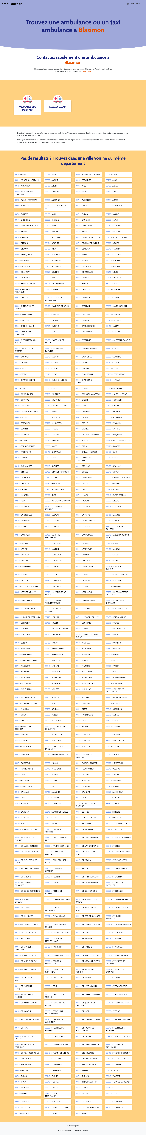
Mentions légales (73, 1126)
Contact (139, 4)
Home (132, 4)
